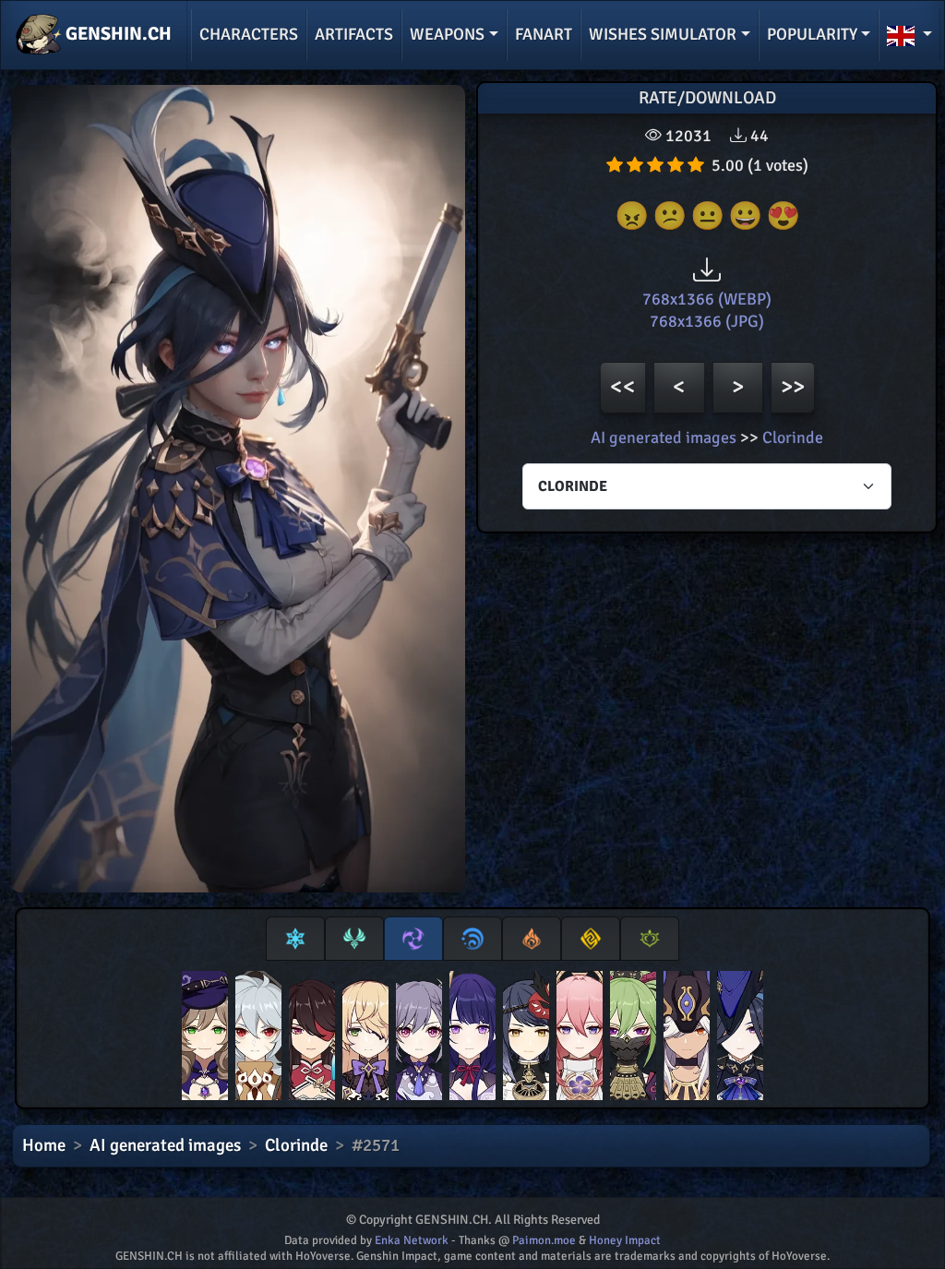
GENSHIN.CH (117, 33)
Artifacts (354, 34)
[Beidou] (312, 1039)
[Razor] (258, 1039)
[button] (909, 35)
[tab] (295, 938)
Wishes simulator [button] (662, 34)
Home (44, 1145)
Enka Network (412, 1240)
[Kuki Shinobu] (633, 1039)
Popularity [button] (812, 34)
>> (793, 386)
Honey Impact (625, 1240)
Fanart (543, 34)
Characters (248, 34)
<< (623, 386)
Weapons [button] (447, 34)
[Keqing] (419, 1039)
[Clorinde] (740, 1039)
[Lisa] (205, 1039)
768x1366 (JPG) (707, 321)
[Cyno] (687, 1039)
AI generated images (663, 437)
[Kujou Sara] (526, 1039)
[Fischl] (365, 1039)
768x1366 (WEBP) (707, 299)
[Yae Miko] (579, 1039)
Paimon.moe (544, 1240)
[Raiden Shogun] (472, 1039)
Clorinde (792, 437)
